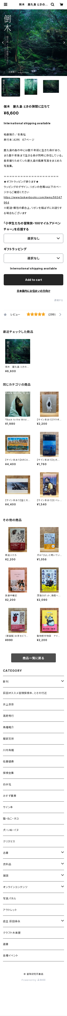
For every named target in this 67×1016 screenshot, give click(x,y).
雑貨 (6, 875)
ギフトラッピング (15, 249)
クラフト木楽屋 (12, 932)
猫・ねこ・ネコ (11, 818)
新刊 (6, 681)
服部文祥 (8, 738)
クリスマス (9, 841)
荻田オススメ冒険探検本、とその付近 (25, 693)
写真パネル (9, 898)
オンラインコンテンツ (15, 887)
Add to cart (33, 280)
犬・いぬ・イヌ (11, 830)
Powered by (29, 980)
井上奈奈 (8, 704)
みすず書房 (9, 795)
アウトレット (10, 909)
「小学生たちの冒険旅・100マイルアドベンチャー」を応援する (32, 226)
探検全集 (8, 772)
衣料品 (7, 864)
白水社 (7, 784)
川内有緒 (8, 750)
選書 (6, 944)
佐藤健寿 (8, 761)
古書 (6, 852)
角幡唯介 (8, 727)
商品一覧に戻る (33, 658)
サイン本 (8, 807)
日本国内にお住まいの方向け (33, 290)
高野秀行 (8, 715)
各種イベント (10, 955)
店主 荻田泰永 (11, 921)
